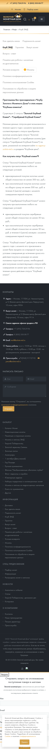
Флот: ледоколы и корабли (16, 473)
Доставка (9, 505)
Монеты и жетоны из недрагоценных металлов (24, 485)
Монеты (30, 69)
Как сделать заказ (11, 41)
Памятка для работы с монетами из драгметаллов (18, 61)
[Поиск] (25, 20)
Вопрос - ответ (9, 53)
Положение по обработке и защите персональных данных (19, 90)
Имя (1, 698)
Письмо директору (12, 621)
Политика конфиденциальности (17, 76)
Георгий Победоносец (14, 443)
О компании (10, 608)
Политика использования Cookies (18, 82)
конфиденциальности (28, 736)
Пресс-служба (10, 625)
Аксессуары (10, 454)
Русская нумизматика (13, 466)
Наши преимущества (13, 617)
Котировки (9, 601)
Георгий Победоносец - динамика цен (20, 597)
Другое (8, 493)
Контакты (9, 614)
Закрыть (4, 674)
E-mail (2, 710)
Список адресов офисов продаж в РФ (22, 323)
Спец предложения (13, 564)
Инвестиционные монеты (15, 432)
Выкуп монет (32, 47)
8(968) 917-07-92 (28, 358)
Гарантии (19, 47)
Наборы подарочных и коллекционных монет (24, 481)
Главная (6, 29)
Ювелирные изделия (13, 477)
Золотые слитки (11, 451)
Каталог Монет (11, 428)
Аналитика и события (13, 590)
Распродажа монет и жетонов (17, 577)
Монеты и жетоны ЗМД (14, 439)
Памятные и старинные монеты (18, 435)
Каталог (7, 422)
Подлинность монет (31, 41)
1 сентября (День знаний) (15, 458)
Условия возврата (11, 69)
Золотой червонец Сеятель (16, 447)
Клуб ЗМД (8, 47)
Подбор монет (11, 570)
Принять (25, 742)
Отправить (8, 409)
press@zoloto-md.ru (13, 361)
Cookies (8, 736)
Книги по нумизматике (14, 489)
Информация (10, 499)
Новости (8, 584)
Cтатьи (7, 594)
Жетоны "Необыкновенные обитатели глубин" (24, 470)
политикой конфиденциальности (14, 404)
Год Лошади (10, 462)
